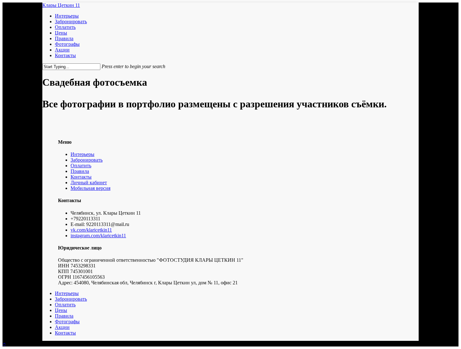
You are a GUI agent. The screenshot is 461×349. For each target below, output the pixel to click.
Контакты (81, 177)
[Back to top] (4, 343)
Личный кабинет (89, 182)
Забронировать (87, 160)
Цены (61, 310)
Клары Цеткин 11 (61, 5)
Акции (62, 327)
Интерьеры (82, 154)
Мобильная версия (90, 188)
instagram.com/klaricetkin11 (98, 235)
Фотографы (67, 321)
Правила (80, 171)
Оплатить (81, 165)
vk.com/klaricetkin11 (91, 230)
